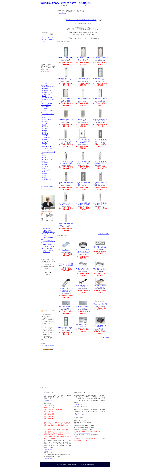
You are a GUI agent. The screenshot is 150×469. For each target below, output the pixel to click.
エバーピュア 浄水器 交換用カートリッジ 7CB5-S (66, 224)
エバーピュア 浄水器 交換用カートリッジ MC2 (83, 203)
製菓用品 (44, 168)
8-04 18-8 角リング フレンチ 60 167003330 (83, 325)
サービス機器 (46, 150)
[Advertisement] (48, 359)
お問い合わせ (88, 8)
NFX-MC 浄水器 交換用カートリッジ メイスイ (100, 58)
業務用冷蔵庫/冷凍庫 (48, 87)
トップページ (62, 13)
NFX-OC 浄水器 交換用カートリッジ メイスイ (65, 78)
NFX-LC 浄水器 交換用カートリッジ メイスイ (65, 58)
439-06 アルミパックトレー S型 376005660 (66, 249)
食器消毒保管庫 (46, 179)
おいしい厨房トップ (44, 8)
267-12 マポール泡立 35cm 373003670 (83, 307)
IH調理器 (44, 130)
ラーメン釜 (45, 144)
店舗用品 (44, 177)
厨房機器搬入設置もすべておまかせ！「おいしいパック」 (48, 233)
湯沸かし (44, 155)
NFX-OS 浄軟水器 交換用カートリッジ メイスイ (83, 78)
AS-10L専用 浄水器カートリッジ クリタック (100, 120)
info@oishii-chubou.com (47, 345)
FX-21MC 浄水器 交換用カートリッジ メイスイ (66, 99)
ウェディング (46, 170)
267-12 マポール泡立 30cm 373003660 (66, 307)
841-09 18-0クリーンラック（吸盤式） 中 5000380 (100, 269)
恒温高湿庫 (45, 88)
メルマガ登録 (79, 8)
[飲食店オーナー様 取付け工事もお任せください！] (48, 54)
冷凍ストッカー (46, 90)
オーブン (44, 117)
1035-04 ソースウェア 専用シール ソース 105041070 (100, 303)
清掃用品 (44, 173)
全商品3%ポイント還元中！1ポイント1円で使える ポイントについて (48, 21)
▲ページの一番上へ (103, 234)
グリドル (44, 128)
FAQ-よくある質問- (48, 250)
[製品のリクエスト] (48, 75)
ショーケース (46, 166)
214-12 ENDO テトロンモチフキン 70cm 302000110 (100, 247)
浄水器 (44, 96)
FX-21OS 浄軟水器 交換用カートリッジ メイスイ (100, 99)
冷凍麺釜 (44, 139)
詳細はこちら (48, 400)
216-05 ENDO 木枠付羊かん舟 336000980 (100, 286)
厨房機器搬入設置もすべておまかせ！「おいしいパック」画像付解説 (48, 246)
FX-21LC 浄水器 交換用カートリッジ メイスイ (100, 78)
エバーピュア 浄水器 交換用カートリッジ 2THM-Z (66, 183)
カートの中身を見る (104, 8)
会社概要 (51, 8)
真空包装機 (45, 163)
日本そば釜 (45, 134)
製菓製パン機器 (46, 119)
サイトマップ (46, 252)
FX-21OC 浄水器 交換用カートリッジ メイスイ (83, 99)
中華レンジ (45, 141)
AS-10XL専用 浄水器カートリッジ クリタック (65, 140)
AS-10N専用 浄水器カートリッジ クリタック (66, 120)
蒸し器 (44, 132)
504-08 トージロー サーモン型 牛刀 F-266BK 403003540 (81, 20)
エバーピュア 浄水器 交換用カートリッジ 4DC (83, 183)
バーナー (44, 108)
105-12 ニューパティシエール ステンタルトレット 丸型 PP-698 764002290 (83, 251)
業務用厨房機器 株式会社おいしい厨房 (73, 464)
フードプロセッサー (47, 148)
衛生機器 (44, 164)
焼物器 (44, 125)
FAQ (94, 8)
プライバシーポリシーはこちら (83, 415)
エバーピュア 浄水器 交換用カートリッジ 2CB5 (66, 162)
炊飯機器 (44, 121)
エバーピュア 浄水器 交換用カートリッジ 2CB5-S (83, 162)
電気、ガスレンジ (47, 106)
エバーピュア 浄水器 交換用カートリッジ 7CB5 (100, 203)
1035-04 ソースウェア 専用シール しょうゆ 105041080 (66, 264)
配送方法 (63, 8)
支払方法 (57, 8)
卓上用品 (44, 175)
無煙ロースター (46, 146)
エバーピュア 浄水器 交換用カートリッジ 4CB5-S (66, 203)
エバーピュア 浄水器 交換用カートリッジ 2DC (100, 140)
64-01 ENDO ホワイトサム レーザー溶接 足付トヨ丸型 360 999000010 (65, 290)
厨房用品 (44, 172)
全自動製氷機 (46, 94)
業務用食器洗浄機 (47, 97)
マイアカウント (70, 8)
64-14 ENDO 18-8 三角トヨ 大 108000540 (83, 286)
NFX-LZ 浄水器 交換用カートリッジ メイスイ (83, 58)
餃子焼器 (44, 143)
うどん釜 (44, 135)
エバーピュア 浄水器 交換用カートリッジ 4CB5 (100, 183)
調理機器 (44, 157)
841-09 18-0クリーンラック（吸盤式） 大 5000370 (83, 269)
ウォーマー (45, 126)
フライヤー (45, 123)
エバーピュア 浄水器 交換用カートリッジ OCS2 (100, 162)
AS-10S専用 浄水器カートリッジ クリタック (83, 120)
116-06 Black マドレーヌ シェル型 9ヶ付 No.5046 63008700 (100, 327)
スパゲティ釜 (46, 137)
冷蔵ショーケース (47, 92)
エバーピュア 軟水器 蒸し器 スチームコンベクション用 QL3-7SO (83, 141)
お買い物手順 (76, 3)
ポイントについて (66, 3)
